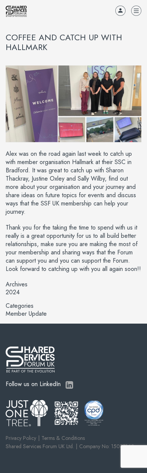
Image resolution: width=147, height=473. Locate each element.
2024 (13, 292)
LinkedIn (69, 385)
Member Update (26, 314)
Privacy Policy (21, 438)
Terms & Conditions (63, 438)
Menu (136, 11)
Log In (120, 11)
